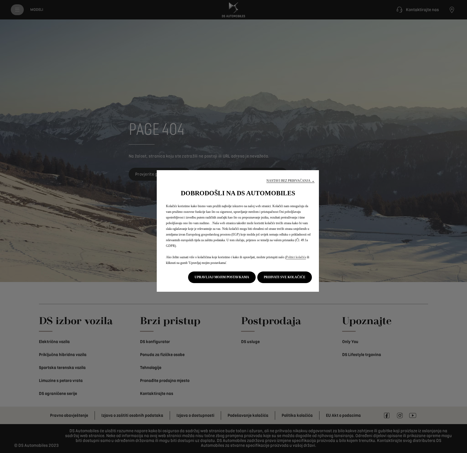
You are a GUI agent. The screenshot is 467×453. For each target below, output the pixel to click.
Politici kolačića (296, 257)
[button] (290, 181)
